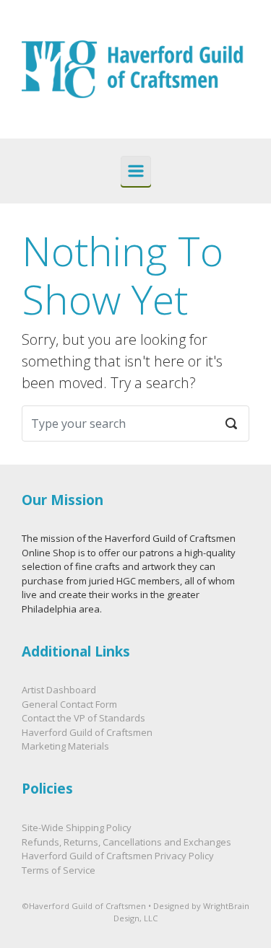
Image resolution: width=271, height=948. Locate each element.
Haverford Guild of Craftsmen (87, 732)
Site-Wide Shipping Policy (77, 827)
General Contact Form (69, 704)
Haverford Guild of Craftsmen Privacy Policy (118, 855)
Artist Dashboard (59, 689)
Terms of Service (58, 870)
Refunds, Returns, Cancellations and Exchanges (126, 841)
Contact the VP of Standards (83, 717)
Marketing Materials (65, 745)
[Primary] (136, 171)
